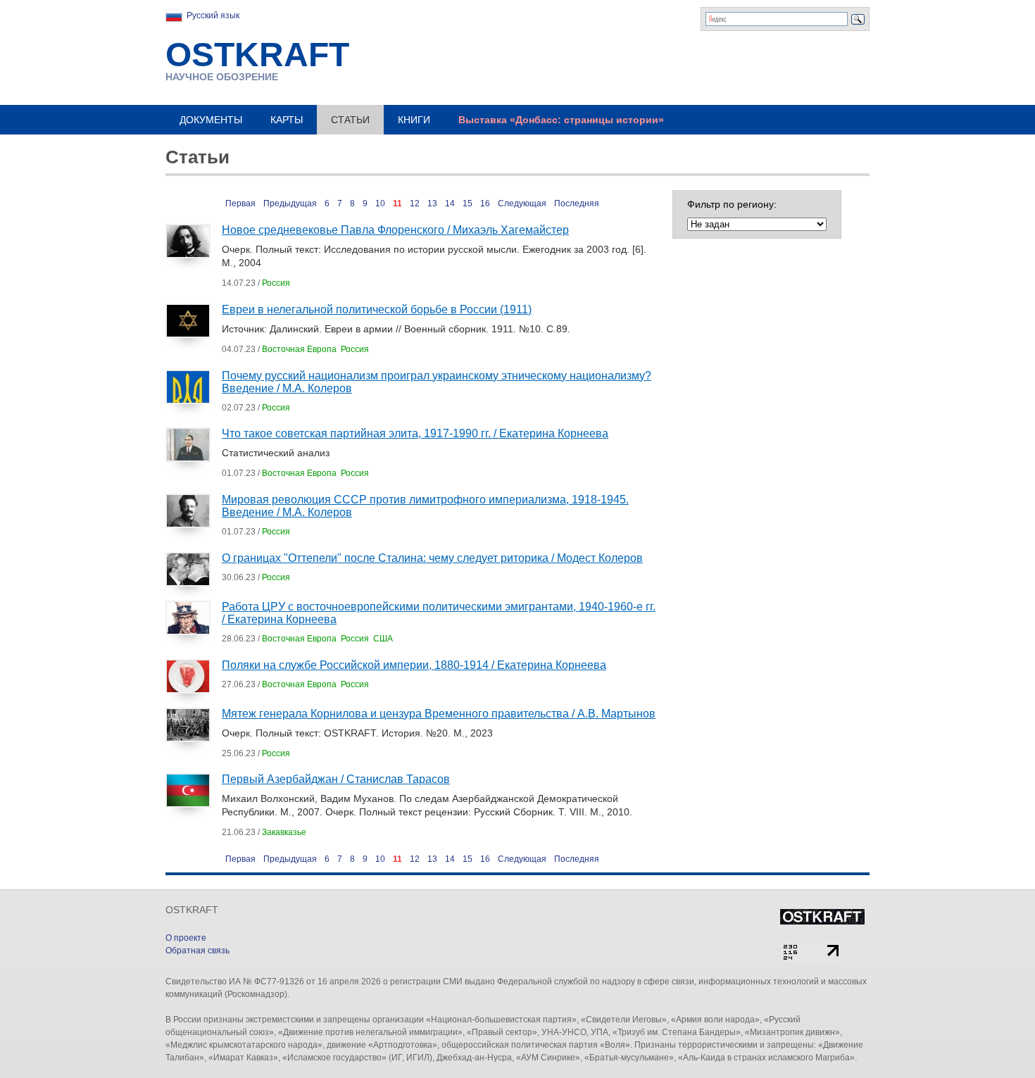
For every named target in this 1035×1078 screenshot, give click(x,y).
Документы (211, 119)
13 (432, 203)
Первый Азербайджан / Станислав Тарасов (336, 779)
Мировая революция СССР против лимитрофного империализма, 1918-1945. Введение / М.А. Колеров (425, 506)
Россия (276, 283)
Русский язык (213, 15)
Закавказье (284, 832)
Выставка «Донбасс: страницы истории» (561, 119)
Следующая (522, 203)
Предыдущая (290, 203)
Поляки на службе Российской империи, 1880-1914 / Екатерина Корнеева (414, 665)
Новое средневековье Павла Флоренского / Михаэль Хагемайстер (395, 230)
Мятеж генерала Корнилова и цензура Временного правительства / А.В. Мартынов (439, 714)
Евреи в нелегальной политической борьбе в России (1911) (377, 309)
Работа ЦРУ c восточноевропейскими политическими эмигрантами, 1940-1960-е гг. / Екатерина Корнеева (439, 613)
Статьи (350, 119)
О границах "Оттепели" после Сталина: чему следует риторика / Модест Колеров (432, 558)
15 (467, 203)
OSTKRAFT (257, 54)
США (383, 639)
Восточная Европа (299, 349)
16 (485, 203)
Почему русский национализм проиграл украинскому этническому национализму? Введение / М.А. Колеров (436, 382)
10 (380, 203)
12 (415, 203)
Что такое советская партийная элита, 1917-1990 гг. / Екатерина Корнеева (415, 433)
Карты (286, 119)
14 (450, 203)
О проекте (185, 938)
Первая (240, 203)
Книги (414, 119)
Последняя (576, 203)
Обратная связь (197, 950)
